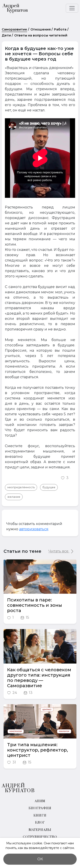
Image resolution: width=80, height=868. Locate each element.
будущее (48, 487)
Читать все (58, 551)
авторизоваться (33, 529)
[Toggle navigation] (72, 8)
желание (13, 496)
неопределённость (21, 487)
